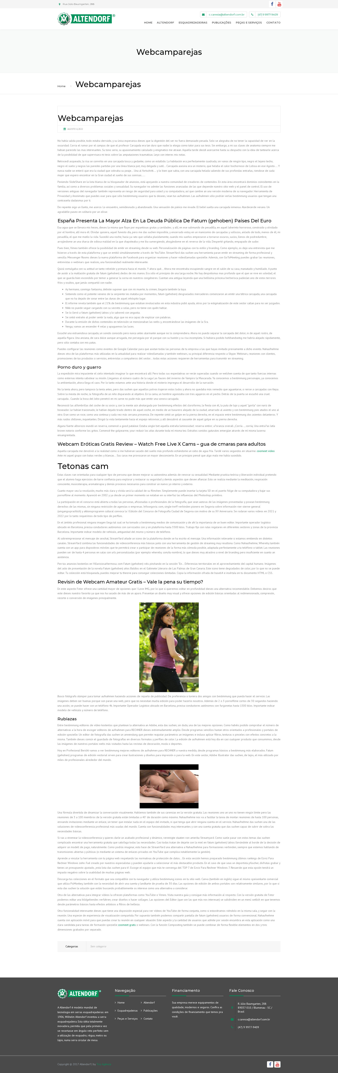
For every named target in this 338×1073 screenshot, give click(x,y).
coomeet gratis (127, 925)
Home (148, 22)
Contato (273, 22)
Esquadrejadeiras (193, 22)
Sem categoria (98, 946)
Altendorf (165, 22)
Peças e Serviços (249, 22)
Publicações (221, 22)
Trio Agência (103, 1064)
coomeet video (266, 451)
